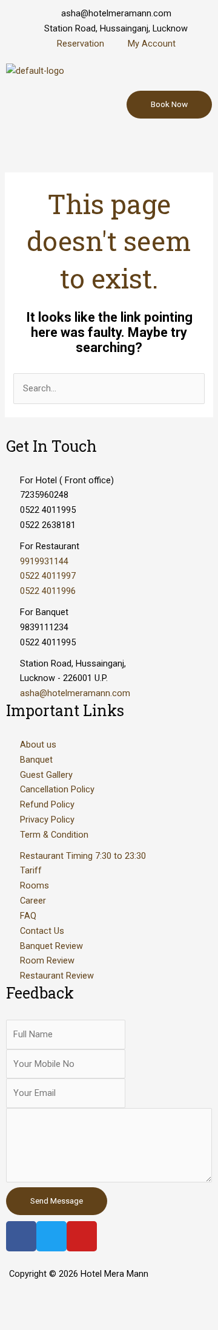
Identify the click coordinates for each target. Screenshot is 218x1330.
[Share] (75, 1300)
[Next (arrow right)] (75, 1320)
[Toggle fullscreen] (126, 1300)
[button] (109, 142)
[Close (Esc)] (24, 1300)
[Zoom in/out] (177, 1300)
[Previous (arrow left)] (24, 1320)
